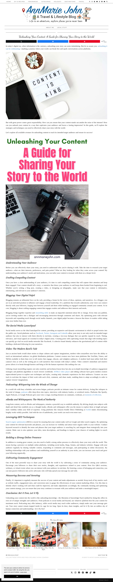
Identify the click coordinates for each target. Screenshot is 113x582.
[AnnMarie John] (56, 12)
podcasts (24, 392)
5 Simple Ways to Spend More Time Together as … (18, 548)
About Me (50, 27)
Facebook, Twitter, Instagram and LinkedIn (52, 333)
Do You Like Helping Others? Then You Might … (44, 548)
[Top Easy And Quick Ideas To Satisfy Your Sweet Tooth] (69, 534)
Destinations (70, 1)
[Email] (104, 1)
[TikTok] (99, 1)
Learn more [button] (23, 572)
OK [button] (17, 576)
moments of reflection (93, 395)
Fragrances (33, 1)
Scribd (89, 410)
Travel (81, 1)
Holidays (57, 1)
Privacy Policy (103, 580)
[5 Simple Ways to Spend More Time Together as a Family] (18, 534)
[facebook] (79, 573)
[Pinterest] (94, 1)
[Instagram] (92, 1)
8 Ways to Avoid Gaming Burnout (94, 556)
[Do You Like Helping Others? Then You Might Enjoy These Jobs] (44, 534)
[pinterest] (83, 573)
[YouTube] (97, 1)
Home (8, 1)
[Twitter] (89, 1)
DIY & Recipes (19, 1)
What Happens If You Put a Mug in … (94, 548)
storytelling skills (41, 313)
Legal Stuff (62, 27)
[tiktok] (90, 573)
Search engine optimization (16, 422)
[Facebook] (102, 1)
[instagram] (75, 573)
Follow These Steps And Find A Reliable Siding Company (27, 556)
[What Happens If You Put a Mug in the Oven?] (94, 534)
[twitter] (72, 573)
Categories (46, 1)
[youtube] (87, 573)
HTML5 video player (62, 372)
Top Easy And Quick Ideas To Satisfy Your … (69, 548)
